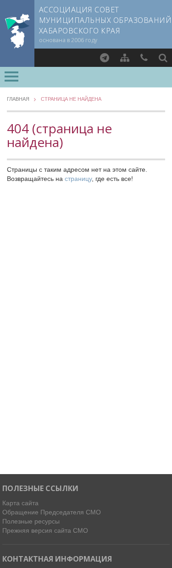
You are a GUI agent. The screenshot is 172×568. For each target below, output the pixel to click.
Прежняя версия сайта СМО (45, 530)
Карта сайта (20, 503)
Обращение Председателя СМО (51, 512)
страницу (78, 178)
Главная (18, 99)
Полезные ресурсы (31, 521)
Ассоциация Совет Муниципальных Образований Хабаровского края (105, 20)
